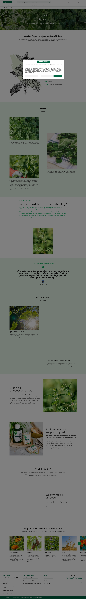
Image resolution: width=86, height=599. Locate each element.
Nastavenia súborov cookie (32, 75)
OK (57, 75)
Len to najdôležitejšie (47, 75)
